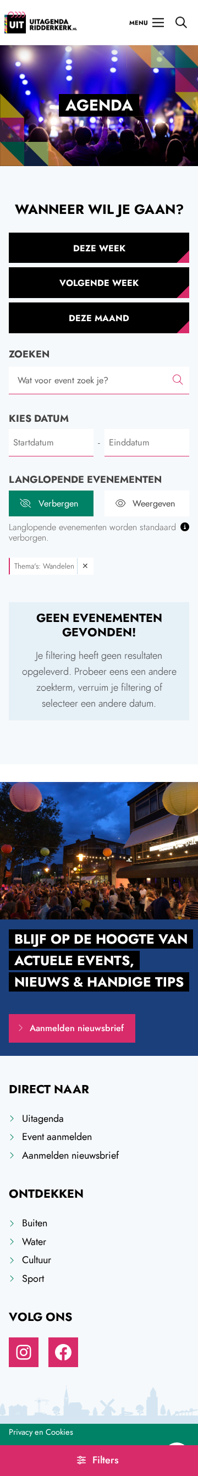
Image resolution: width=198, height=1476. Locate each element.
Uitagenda (43, 1118)
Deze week (99, 248)
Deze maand (99, 318)
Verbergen (58, 503)
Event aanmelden (57, 1137)
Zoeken (29, 354)
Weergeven (154, 503)
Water (34, 1242)
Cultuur (36, 1260)
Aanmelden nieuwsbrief (77, 1028)
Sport (33, 1278)
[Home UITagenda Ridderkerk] (40, 23)
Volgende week (99, 283)
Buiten (34, 1223)
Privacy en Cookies (41, 1432)
